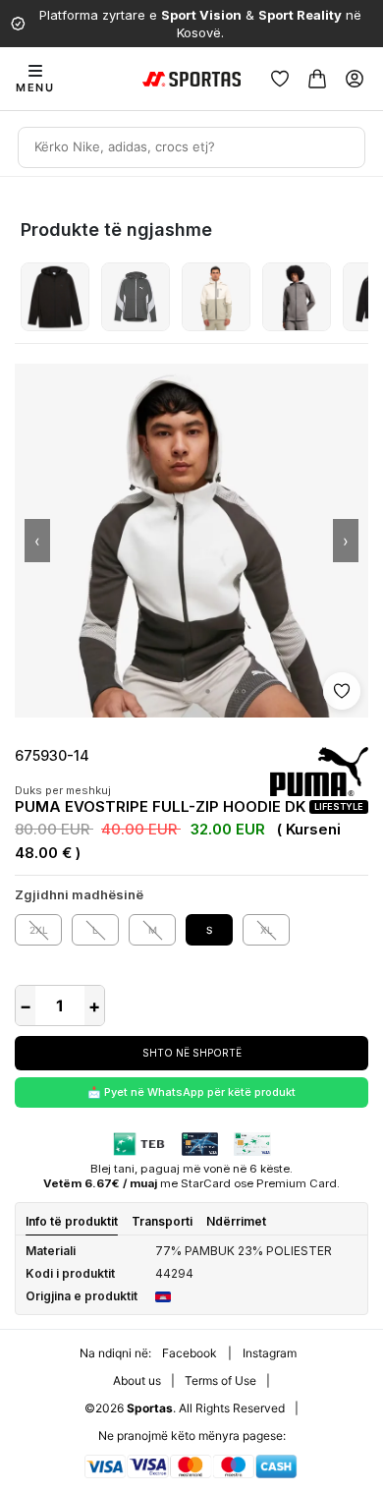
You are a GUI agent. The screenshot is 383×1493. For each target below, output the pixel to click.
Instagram (270, 1353)
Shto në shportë (192, 1053)
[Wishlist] (280, 78)
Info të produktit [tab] (72, 1221)
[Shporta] (317, 78)
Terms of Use (220, 1380)
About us (137, 1380)
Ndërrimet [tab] (236, 1221)
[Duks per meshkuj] (55, 296)
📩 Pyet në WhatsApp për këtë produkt (191, 1092)
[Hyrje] (354, 78)
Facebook (189, 1353)
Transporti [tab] (162, 1221)
